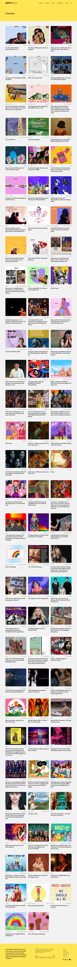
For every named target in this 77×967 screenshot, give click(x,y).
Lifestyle (41, 3)
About (67, 3)
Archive (65, 951)
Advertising (65, 954)
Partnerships (66, 953)
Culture (47, 3)
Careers (65, 956)
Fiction (53, 3)
